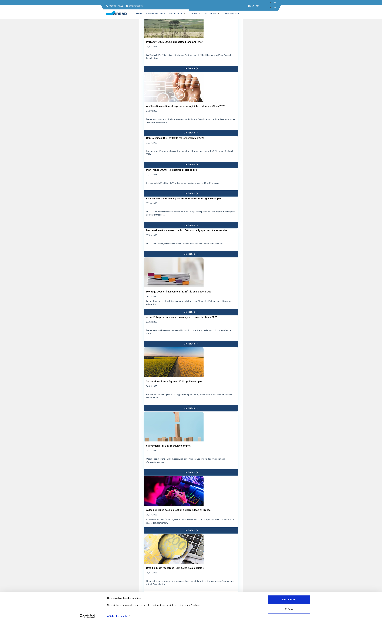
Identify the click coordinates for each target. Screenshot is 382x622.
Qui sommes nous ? (155, 13)
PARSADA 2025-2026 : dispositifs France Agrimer (174, 41)
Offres (194, 13)
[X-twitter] (253, 6)
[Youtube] (257, 6)
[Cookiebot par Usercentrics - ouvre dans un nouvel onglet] (87, 616)
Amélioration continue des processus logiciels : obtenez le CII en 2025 (185, 106)
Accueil (138, 13)
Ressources (211, 13)
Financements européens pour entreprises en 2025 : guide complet (184, 198)
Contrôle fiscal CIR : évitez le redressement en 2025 (175, 137)
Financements (176, 13)
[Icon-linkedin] (249, 6)
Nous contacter (232, 13)
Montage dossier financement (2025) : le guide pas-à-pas (178, 291)
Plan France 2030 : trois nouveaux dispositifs (171, 169)
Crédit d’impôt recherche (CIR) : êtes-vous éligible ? (175, 567)
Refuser (289, 609)
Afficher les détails (117, 616)
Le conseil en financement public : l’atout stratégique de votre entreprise (186, 230)
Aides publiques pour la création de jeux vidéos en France (178, 509)
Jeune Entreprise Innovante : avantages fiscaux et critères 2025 (182, 317)
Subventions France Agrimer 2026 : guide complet (174, 381)
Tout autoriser (289, 599)
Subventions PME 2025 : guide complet (168, 445)
